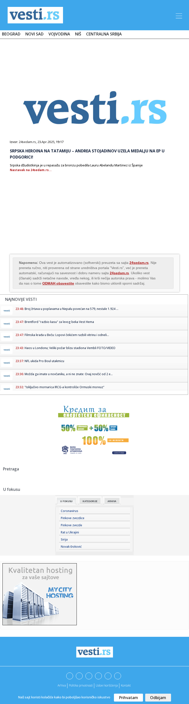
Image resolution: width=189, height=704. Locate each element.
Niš (78, 34)
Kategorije (90, 501)
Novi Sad (34, 34)
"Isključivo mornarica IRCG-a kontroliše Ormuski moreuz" (64, 387)
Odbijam (158, 697)
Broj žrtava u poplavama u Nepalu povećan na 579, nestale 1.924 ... (71, 309)
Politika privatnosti (81, 685)
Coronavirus (69, 511)
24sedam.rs (27, 142)
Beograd (11, 34)
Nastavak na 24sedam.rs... (31, 170)
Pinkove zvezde (71, 525)
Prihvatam (128, 697)
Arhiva (112, 501)
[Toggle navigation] (178, 15)
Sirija (64, 539)
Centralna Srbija (104, 34)
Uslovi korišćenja (107, 685)
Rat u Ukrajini (70, 532)
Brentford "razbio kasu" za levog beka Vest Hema (59, 322)
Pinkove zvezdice (72, 518)
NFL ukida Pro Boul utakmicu (44, 361)
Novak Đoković (71, 546)
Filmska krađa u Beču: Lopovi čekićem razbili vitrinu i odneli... (67, 335)
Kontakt (126, 685)
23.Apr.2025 (45, 142)
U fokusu (66, 501)
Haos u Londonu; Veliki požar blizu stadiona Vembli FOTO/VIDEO (70, 348)
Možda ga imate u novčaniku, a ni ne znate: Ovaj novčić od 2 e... (69, 374)
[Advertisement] (94, 57)
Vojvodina (59, 34)
